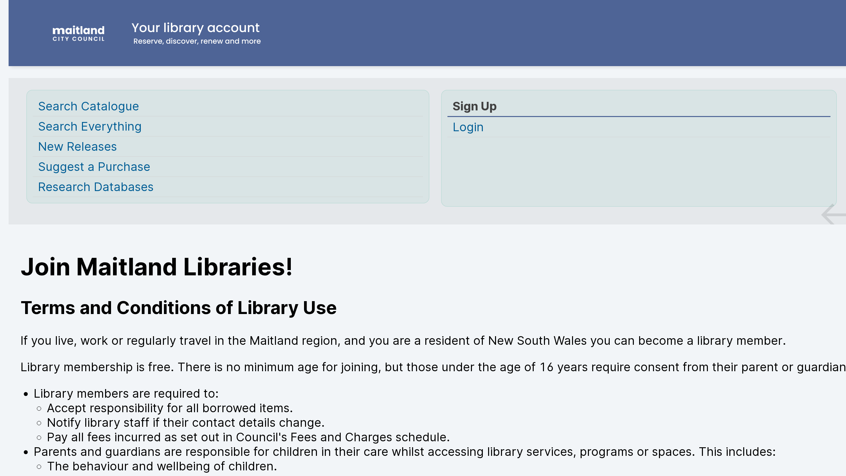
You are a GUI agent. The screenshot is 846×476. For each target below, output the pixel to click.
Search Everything (90, 126)
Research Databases (96, 186)
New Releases (77, 146)
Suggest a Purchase (94, 166)
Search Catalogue (88, 106)
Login (468, 127)
